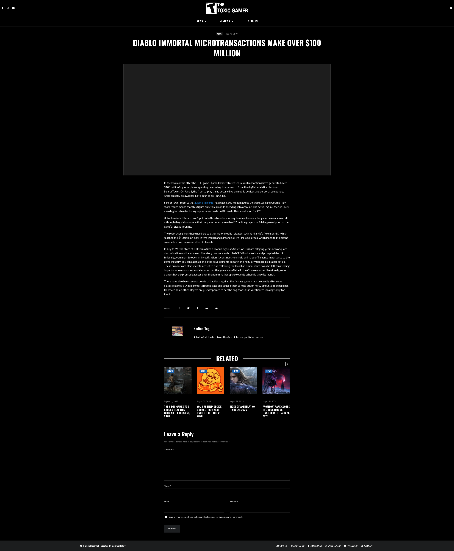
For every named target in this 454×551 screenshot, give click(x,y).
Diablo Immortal (204, 202)
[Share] (179, 308)
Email (167, 501)
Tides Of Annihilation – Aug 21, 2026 (242, 408)
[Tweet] (188, 308)
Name (167, 486)
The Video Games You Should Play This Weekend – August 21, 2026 (177, 411)
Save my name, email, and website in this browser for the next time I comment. (206, 517)
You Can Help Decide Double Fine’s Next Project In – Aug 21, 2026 (209, 411)
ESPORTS (252, 21)
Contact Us (297, 545)
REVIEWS (225, 21)
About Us (282, 545)
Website (234, 501)
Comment (169, 449)
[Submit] (206, 308)
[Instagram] (7, 8)
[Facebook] (2, 8)
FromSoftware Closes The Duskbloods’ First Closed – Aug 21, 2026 (276, 411)
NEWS (199, 21)
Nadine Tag (201, 328)
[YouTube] (13, 8)
